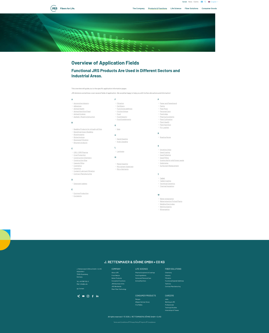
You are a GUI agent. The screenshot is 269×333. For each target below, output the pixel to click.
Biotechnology (79, 137)
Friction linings (122, 111)
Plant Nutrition (165, 125)
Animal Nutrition (140, 281)
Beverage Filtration (81, 140)
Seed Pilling (164, 158)
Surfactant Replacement (169, 166)
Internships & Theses (172, 310)
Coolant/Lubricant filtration (84, 171)
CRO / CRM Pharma (81, 152)
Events (196, 2)
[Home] (62, 8)
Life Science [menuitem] (176, 8)
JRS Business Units (118, 284)
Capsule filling (79, 163)
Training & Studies (171, 307)
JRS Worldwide (116, 286)
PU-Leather (164, 127)
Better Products (117, 278)
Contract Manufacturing (83, 174)
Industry (167, 275)
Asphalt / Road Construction (84, 117)
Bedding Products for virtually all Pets (88, 129)
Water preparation (167, 199)
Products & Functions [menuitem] (157, 8)
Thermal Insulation (167, 186)
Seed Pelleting (165, 155)
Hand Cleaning (122, 139)
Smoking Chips (165, 150)
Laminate (120, 151)
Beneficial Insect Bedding (83, 132)
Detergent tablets (80, 183)
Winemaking (164, 209)
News (190, 2)
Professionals (169, 305)
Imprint (143, 322)
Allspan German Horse (142, 302)
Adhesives (77, 106)
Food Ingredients (140, 275)
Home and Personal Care (143, 278)
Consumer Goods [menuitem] (209, 8)
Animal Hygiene (79, 114)
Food (119, 114)
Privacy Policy (134, 322)
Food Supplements (124, 119)
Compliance (151, 322)
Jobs (166, 299)
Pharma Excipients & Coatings (145, 272)
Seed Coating (165, 152)
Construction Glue (80, 160)
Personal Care (165, 111)
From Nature (116, 275)
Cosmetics (78, 166)
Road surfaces (165, 137)
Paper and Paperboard (168, 103)
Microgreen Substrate (125, 166)
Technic (167, 284)
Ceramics (77, 168)
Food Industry (122, 117)
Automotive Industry (81, 103)
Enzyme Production (81, 193)
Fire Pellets (138, 305)
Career (184, 2)
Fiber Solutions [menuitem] (191, 8)
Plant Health (164, 122)
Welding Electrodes (167, 204)
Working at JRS (170, 302)
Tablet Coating (165, 181)
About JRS (115, 272)
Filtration (120, 103)
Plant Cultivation (166, 119)
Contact (81, 288)
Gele (118, 129)
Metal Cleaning (122, 164)
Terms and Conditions (121, 322)
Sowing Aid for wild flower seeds (172, 160)
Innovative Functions (118, 281)
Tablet (162, 178)
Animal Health (79, 109)
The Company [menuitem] (139, 8)
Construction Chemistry (83, 158)
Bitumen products (80, 142)
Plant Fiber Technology (119, 289)
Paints (162, 106)
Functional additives (124, 109)
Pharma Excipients (167, 117)
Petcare (137, 299)
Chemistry (168, 272)
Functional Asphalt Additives (174, 281)
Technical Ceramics (167, 183)
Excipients (78, 196)
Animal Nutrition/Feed (82, 111)
